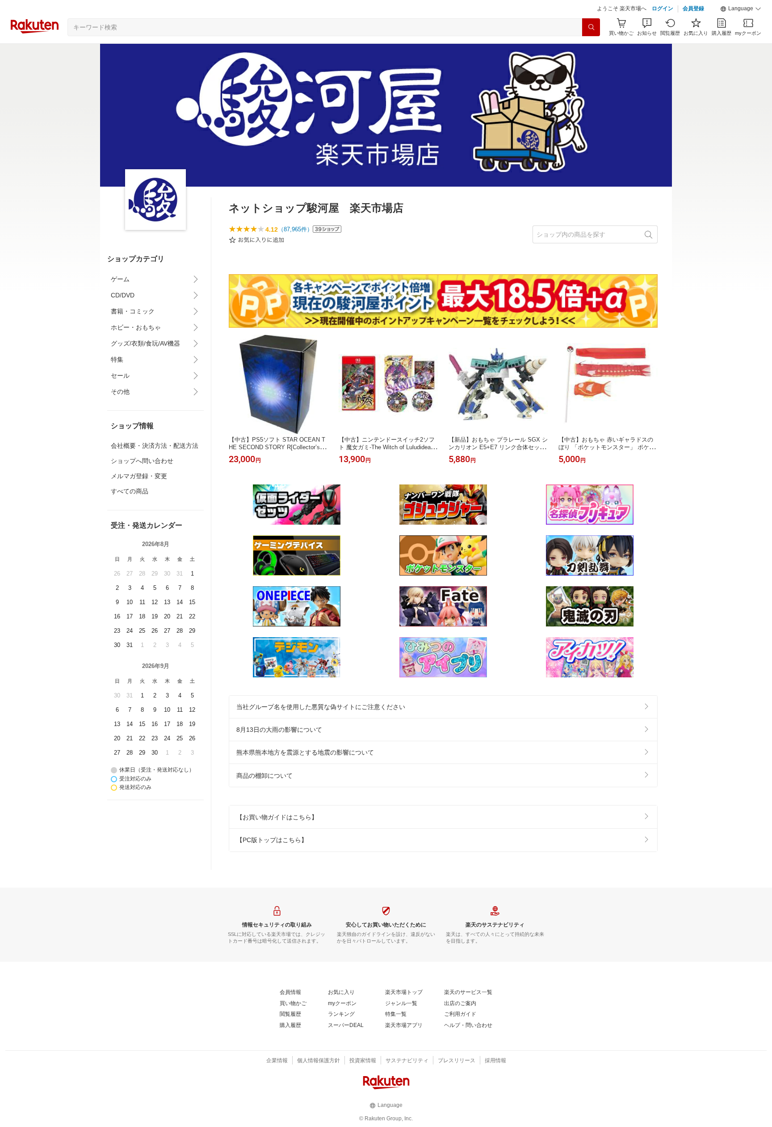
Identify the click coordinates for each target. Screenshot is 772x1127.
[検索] (591, 27)
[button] (740, 9)
